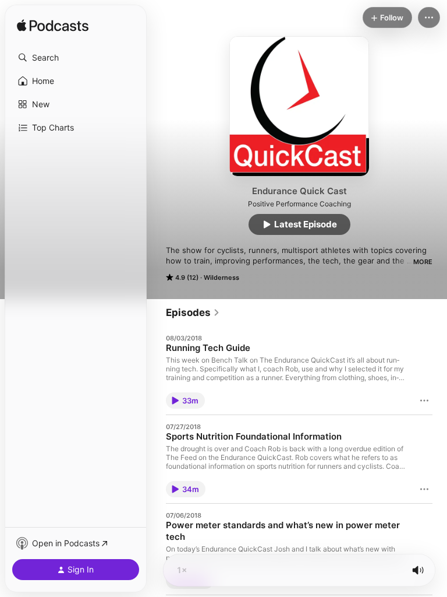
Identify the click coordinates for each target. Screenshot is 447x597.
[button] (76, 58)
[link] (193, 312)
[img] (52, 26)
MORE (422, 262)
